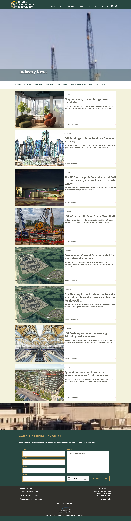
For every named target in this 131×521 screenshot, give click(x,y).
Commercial (38, 84)
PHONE (25, 458)
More (103, 84)
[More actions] (115, 95)
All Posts (18, 84)
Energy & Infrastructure (78, 84)
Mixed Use (27, 84)
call (54, 443)
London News (93, 84)
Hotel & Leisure (62, 84)
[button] (113, 85)
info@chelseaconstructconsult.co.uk (32, 499)
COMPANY (26, 474)
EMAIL (25, 466)
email (59, 443)
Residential (49, 84)
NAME (24, 449)
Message (70, 449)
